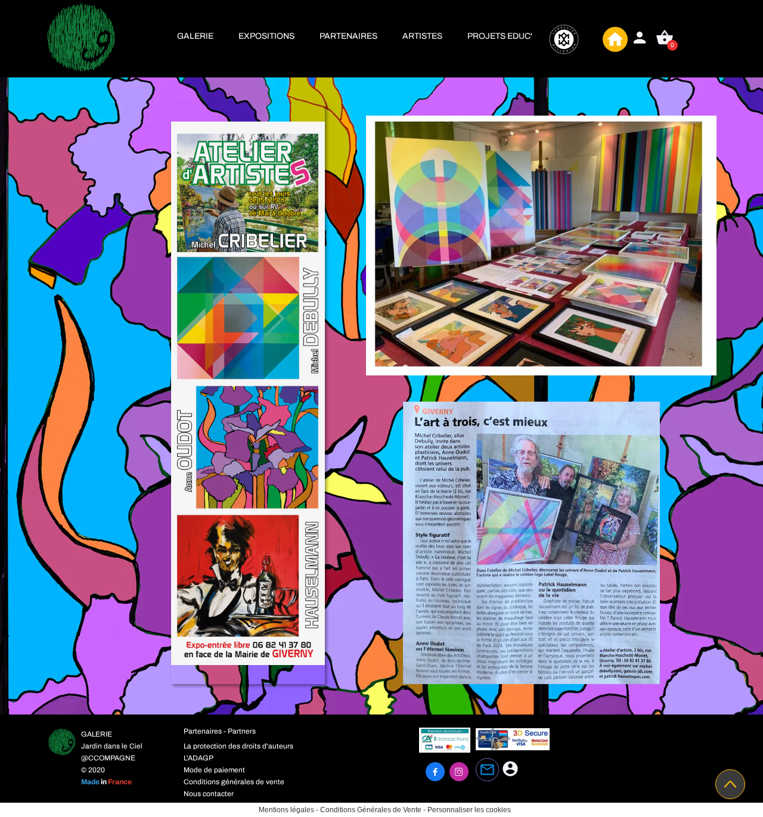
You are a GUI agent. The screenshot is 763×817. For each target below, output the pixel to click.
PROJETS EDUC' (499, 36)
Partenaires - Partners (220, 731)
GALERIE (195, 36)
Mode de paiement (214, 770)
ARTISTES (422, 36)
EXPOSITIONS (266, 36)
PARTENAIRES (348, 36)
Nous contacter (209, 794)
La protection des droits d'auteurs (238, 746)
